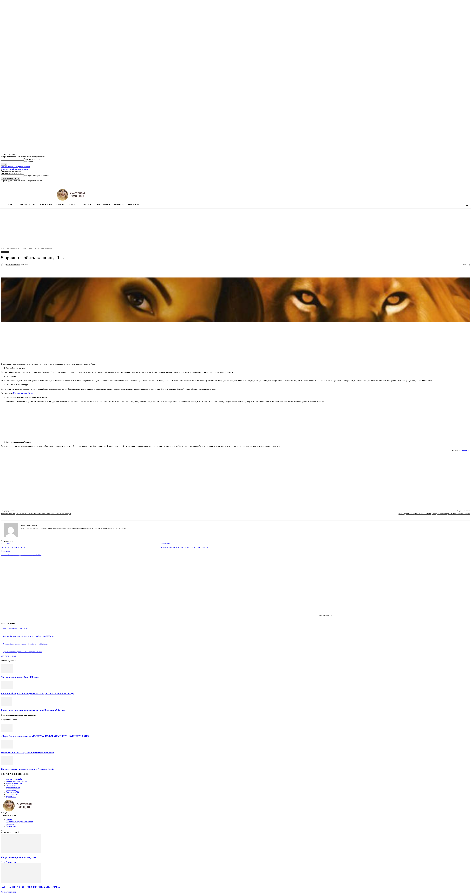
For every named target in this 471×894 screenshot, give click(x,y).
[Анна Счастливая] (2, 264)
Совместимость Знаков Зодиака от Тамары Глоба (27, 769)
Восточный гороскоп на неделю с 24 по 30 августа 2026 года (22, 555)
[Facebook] (455, 183)
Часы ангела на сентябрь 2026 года (13, 547)
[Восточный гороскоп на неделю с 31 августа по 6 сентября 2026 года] (7, 689)
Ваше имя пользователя (33, 159)
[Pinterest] (46, 271)
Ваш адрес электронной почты (36, 176)
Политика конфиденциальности (14, 169)
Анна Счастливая (13, 265)
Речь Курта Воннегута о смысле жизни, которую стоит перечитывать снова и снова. (434, 514)
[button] (467, 205)
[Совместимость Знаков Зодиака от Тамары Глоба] (7, 764)
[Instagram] (458, 183)
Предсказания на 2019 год (24, 393)
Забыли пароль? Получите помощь (15, 167)
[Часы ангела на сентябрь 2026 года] (7, 672)
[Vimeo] (465, 183)
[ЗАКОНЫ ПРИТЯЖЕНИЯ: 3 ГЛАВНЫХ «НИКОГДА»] (21, 882)
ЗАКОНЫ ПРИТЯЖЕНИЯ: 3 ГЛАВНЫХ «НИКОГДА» (30, 887)
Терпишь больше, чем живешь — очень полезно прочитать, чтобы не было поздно (36, 514)
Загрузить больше (8, 656)
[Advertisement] (235, 226)
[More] (64, 271)
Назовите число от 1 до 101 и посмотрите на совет (27, 752)
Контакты (10, 824)
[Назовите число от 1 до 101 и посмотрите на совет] (7, 748)
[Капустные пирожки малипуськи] (21, 853)
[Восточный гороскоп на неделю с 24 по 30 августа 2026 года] (6, 705)
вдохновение (12, 248)
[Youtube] (468, 183)
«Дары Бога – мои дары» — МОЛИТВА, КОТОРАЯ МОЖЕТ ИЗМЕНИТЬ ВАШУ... (46, 736)
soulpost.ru (466, 450)
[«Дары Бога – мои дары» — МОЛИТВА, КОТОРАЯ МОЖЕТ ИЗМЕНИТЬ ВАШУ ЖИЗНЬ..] (7, 731)
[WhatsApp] (55, 271)
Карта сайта (11, 826)
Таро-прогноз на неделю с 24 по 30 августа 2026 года (22, 652)
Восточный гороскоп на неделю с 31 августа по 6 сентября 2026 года (185, 547)
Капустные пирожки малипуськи (18, 857)
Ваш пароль (29, 162)
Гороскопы (22, 248)
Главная (9, 819)
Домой (3, 248)
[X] (461, 183)
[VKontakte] (30, 532)
